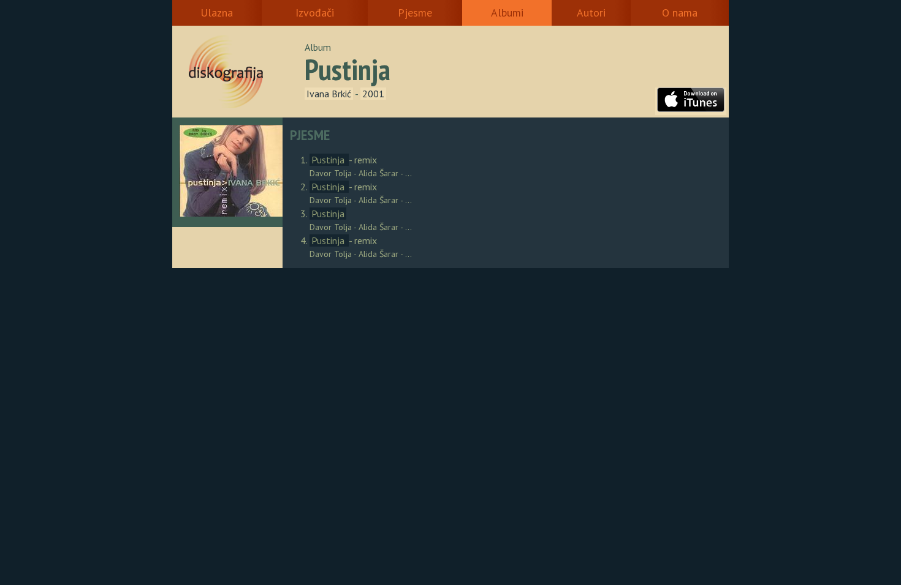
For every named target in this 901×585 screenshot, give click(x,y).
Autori (591, 13)
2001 (373, 94)
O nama (680, 13)
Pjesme (415, 13)
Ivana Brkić (328, 94)
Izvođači (314, 13)
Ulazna (216, 13)
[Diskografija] (243, 71)
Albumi (507, 13)
